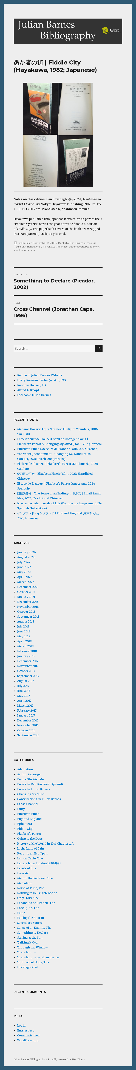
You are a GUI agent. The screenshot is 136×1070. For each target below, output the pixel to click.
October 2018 (26, 611)
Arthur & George (29, 774)
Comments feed (28, 1035)
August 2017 (25, 681)
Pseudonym (92, 246)
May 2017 (23, 695)
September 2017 (28, 676)
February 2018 (27, 651)
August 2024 (26, 557)
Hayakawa (49, 246)
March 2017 (25, 705)
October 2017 (26, 671)
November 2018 (28, 606)
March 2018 (25, 646)
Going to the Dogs (30, 838)
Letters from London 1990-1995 (39, 863)
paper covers (76, 246)
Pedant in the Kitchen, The (36, 903)
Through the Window (32, 947)
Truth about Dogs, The (33, 962)
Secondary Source (29, 922)
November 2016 (28, 725)
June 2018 (23, 631)
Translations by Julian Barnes (38, 957)
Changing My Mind (30, 794)
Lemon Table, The (30, 858)
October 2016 (26, 730)
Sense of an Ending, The (34, 927)
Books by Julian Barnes (33, 789)
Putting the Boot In (30, 917)
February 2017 (26, 710)
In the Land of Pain (30, 848)
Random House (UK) (31, 385)
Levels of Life (26, 868)
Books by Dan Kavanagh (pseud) (77, 242)
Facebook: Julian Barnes (34, 395)
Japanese (62, 246)
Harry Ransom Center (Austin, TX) (41, 380)
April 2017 (24, 700)
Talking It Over (28, 942)
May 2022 (24, 572)
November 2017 (27, 666)
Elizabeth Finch (28, 814)
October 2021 (26, 592)
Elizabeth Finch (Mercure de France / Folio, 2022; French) (57, 449)
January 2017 (26, 715)
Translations (33, 246)
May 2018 (23, 636)
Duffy (21, 809)
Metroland (24, 883)
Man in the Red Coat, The (35, 878)
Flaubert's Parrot (29, 833)
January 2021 (26, 597)
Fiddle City (20, 246)
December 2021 (27, 587)
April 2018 (24, 641)
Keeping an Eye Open (32, 853)
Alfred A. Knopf (28, 390)
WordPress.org (27, 1040)
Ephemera (24, 824)
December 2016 (27, 720)
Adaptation (25, 769)
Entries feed (25, 1030)
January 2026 (26, 552)
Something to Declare (32, 932)
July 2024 (23, 562)
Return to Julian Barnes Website (39, 375)
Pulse (21, 913)
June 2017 (23, 690)
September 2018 (28, 616)
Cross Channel (27, 804)
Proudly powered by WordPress (66, 1059)
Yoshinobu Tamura (24, 250)
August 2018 (25, 621)
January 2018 (26, 656)
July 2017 (23, 686)
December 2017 (27, 661)
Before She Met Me (30, 779)
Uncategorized (27, 967)
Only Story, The (28, 898)
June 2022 (24, 567)
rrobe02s (24, 242)
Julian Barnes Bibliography (29, 1059)
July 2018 (23, 626)
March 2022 (25, 582)
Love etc (23, 873)
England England (29, 819)
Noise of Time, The (30, 888)
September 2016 (28, 735)
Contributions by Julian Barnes (39, 799)
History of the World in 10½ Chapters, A (45, 843)
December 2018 (28, 601)
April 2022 (24, 577)
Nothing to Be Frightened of (37, 893)
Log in (21, 1025)
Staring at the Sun (29, 937)
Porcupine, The (28, 908)
